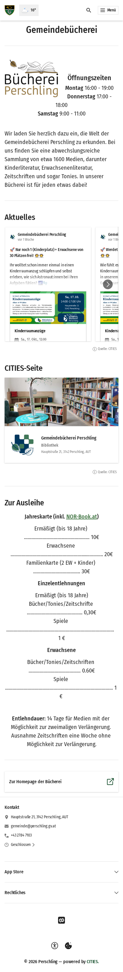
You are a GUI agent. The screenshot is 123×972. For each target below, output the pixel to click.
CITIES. (93, 961)
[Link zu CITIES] (61, 920)
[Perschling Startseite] (10, 10)
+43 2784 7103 (21, 835)
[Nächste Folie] (108, 284)
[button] (31, 78)
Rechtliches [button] (15, 892)
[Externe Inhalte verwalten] (68, 945)
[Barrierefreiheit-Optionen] (54, 945)
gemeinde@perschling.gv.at (33, 826)
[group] (61, 284)
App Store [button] (14, 871)
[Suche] (88, 10)
